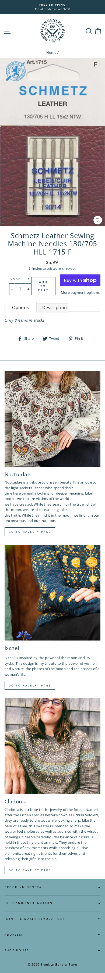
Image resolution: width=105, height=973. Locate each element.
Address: (14, 934)
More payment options (80, 292)
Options (20, 307)
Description (54, 307)
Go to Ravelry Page (30, 870)
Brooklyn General (24, 887)
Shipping (35, 268)
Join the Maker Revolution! (35, 919)
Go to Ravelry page (30, 532)
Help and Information (28, 903)
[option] (52, 7)
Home (51, 52)
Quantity (20, 278)
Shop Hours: (18, 950)
